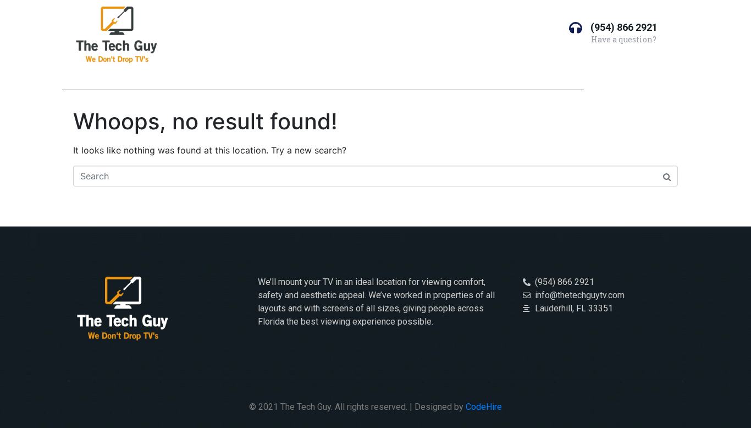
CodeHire (484, 407)
